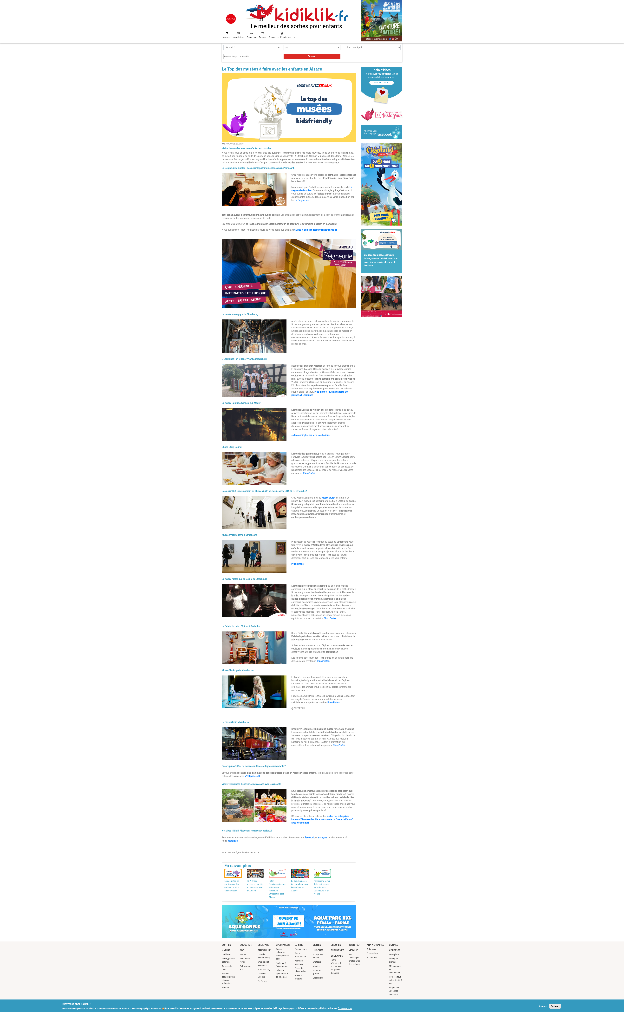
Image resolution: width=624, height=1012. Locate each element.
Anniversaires (375, 945)
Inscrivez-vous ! (381, 82)
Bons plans (394, 954)
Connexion (251, 37)
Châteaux (317, 962)
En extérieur (372, 953)
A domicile (371, 949)
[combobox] (282, 34)
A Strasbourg (264, 969)
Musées (316, 966)
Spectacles (283, 945)
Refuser (555, 1006)
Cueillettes (227, 954)
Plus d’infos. (297, 564)
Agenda (226, 37)
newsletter (233, 840)
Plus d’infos (320, 391)
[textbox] (312, 48)
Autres (243, 954)
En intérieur (372, 957)
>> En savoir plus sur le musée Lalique (310, 435)
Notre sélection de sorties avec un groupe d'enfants (336, 966)
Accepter (543, 1006)
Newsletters (238, 37)
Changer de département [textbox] (280, 37)
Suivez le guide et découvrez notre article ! (315, 229)
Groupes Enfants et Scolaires (337, 950)
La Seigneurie (302, 200)
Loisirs (299, 945)
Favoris (262, 37)
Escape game (301, 949)
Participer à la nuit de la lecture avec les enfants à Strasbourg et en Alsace (322, 887)
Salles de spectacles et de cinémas (282, 973)
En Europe (262, 981)
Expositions (318, 978)
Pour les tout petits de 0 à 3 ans (395, 980)
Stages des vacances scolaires (394, 990)
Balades (225, 987)
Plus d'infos (309, 473)
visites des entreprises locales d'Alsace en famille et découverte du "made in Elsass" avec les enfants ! (322, 819)
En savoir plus (345, 1008)
